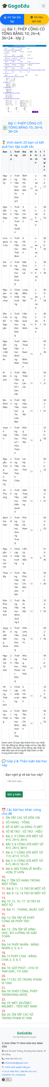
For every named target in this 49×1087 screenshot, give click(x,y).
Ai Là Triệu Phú (11, 1071)
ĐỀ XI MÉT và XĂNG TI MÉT (24, 827)
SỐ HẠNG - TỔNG (18, 822)
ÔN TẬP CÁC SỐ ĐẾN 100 (23, 817)
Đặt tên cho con (28, 1071)
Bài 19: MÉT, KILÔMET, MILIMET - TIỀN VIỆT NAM (19, 1004)
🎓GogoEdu (16, 5)
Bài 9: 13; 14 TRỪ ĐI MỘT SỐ (26, 893)
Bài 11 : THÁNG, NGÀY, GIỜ (25, 909)
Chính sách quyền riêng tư (17, 1067)
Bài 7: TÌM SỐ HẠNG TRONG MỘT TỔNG (21, 882)
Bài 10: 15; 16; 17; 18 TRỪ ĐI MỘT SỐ (21, 903)
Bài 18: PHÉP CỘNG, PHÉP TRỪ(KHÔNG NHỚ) (19, 992)
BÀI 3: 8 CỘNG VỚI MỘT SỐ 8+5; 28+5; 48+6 (24, 846)
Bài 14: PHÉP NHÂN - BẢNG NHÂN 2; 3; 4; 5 (20, 946)
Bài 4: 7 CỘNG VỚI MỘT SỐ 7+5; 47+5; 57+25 (24, 854)
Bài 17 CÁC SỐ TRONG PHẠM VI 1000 (22, 981)
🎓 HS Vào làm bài (36, 19)
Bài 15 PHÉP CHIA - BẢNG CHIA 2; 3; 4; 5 (19, 957)
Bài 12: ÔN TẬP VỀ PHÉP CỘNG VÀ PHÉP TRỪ (18, 919)
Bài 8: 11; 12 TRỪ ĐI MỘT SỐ (26, 888)
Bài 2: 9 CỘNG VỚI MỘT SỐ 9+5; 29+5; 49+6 (24, 837)
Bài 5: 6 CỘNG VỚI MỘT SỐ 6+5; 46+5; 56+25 (24, 862)
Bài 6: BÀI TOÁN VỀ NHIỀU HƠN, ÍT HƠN (24, 870)
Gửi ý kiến (14, 794)
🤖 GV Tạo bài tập (12, 19)
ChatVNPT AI (8, 1074)
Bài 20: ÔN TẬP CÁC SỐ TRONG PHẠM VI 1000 (17, 1016)
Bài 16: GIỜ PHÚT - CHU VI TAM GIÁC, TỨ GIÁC (20, 969)
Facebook (20, 1074)
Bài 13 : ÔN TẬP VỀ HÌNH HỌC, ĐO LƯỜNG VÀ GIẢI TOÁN (19, 933)
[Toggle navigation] (43, 6)
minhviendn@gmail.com (16, 1062)
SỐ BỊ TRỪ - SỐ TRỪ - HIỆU (24, 831)
